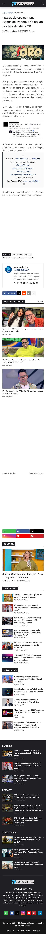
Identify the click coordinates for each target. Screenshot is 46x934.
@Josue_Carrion (23, 171)
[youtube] (24, 283)
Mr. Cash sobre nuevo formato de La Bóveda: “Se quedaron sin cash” (21, 361)
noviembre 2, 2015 (31, 181)
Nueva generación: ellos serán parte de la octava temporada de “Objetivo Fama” (27, 632)
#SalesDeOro (22, 159)
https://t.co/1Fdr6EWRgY (23, 168)
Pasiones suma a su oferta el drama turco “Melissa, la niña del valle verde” (29, 839)
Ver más (41, 301)
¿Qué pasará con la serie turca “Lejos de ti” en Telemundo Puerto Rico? (28, 852)
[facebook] (14, 283)
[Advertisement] (24, 38)
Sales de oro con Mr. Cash (23, 258)
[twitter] (18, 283)
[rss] (34, 283)
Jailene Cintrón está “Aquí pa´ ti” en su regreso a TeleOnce (22, 576)
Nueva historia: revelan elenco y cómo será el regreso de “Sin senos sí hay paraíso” (27, 620)
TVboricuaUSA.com (28, 923)
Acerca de (10, 930)
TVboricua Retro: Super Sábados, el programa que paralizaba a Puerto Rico (28, 820)
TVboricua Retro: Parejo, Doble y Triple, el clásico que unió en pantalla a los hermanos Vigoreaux (28, 807)
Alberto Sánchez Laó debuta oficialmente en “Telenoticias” (27, 701)
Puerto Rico (7, 258)
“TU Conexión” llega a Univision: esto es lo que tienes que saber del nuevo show (28, 657)
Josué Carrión (19, 13)
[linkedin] (31, 283)
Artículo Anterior (9, 473)
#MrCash (36, 159)
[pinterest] (28, 283)
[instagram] (21, 283)
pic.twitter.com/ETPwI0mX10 (23, 175)
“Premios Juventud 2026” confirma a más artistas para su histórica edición (29, 712)
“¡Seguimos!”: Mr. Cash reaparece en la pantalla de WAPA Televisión (22, 330)
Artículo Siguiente (36, 473)
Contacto (36, 930)
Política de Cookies (23, 930)
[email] (37, 283)
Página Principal (7, 13)
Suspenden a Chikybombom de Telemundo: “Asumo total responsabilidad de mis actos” (27, 725)
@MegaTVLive (22, 165)
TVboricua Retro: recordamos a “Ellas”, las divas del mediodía (27, 796)
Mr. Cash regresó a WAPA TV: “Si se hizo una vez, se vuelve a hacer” (22, 392)
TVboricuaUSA (21, 270)
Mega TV (28, 254)
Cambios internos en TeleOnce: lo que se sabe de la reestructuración (28, 690)
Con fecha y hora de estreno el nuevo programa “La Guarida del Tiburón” (28, 679)
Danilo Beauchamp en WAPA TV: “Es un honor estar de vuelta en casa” (27, 607)
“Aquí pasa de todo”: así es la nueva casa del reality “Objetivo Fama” (27, 753)
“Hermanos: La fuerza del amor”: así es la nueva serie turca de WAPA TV (28, 645)
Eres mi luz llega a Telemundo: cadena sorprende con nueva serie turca (28, 864)
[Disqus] (23, 434)
